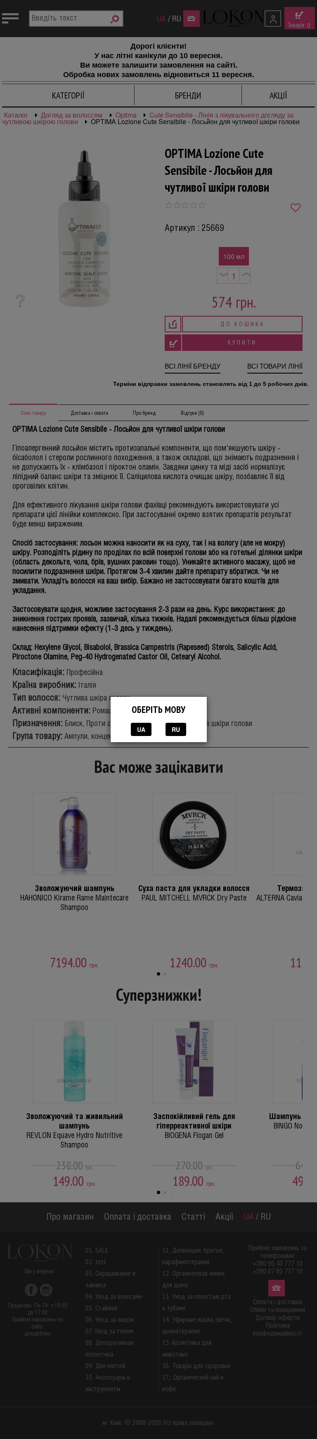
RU (176, 729)
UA (141, 729)
